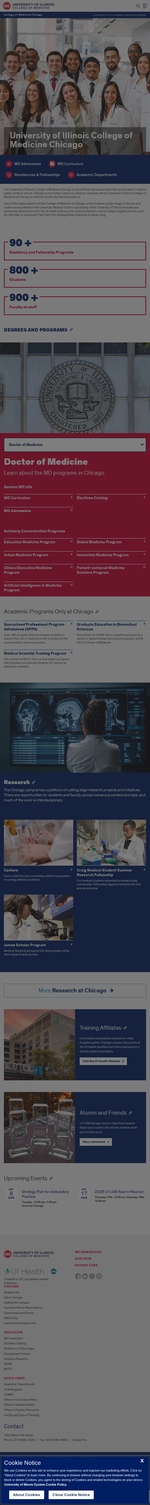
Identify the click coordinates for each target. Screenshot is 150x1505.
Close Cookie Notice (71, 1495)
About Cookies (26, 1495)
